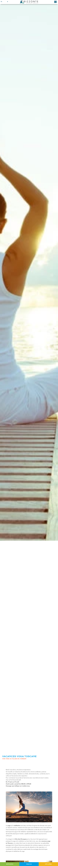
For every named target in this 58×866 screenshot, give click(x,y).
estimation (9, 864)
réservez (29, 864)
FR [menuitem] (1, 1)
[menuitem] (4, 2)
